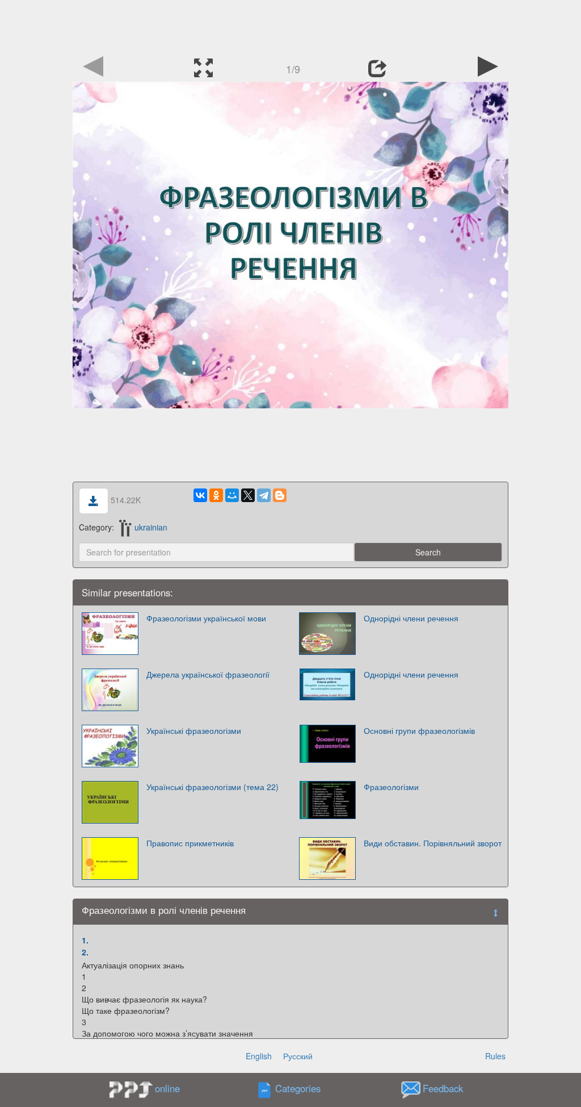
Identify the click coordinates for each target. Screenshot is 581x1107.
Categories (298, 1089)
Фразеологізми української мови (206, 618)
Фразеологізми (391, 786)
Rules (495, 1056)
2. (85, 952)
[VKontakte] (200, 495)
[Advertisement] (290, 25)
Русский (298, 1056)
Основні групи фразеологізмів (419, 730)
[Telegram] (264, 495)
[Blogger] (280, 495)
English (259, 1056)
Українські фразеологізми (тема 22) (212, 786)
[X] (248, 495)
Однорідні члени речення (411, 618)
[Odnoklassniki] (216, 495)
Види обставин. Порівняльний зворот (433, 843)
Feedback (443, 1089)
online (167, 1088)
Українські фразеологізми (193, 730)
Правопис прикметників (190, 843)
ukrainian (150, 527)
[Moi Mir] (232, 495)
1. (85, 940)
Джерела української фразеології (208, 674)
